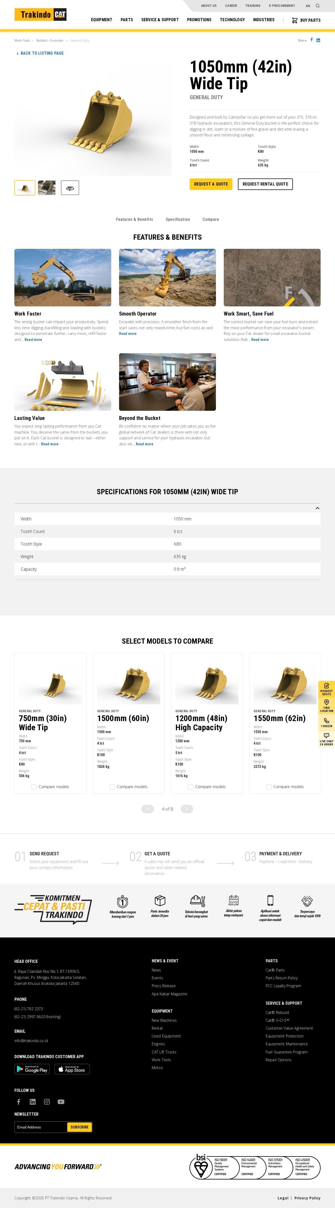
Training (252, 6)
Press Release (164, 986)
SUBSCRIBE (79, 1127)
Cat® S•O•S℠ (277, 1020)
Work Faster (27, 314)
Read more (33, 340)
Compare (211, 219)
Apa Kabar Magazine (169, 994)
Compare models (54, 786)
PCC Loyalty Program (283, 986)
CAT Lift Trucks (164, 1052)
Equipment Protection (285, 1036)
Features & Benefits (134, 219)
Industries (264, 20)
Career (231, 6)
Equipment (101, 20)
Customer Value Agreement (289, 1028)
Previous (147, 809)
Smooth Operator (138, 314)
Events (157, 978)
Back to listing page (42, 53)
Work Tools (161, 1060)
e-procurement (282, 6)
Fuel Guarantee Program (287, 1052)
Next (187, 809)
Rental (157, 1028)
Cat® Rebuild (277, 1012)
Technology (232, 20)
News (156, 970)
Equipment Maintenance (287, 1044)
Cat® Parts (275, 970)
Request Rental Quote (265, 184)
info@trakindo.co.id (31, 1040)
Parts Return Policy (282, 978)
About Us (209, 6)
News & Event (165, 960)
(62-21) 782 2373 (28, 1009)
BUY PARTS (310, 20)
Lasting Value (29, 418)
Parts (127, 20)
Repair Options (279, 1060)
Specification (178, 219)
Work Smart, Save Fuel (248, 314)
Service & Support (160, 20)
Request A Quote (211, 184)
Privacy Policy (307, 1198)
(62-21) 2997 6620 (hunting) (37, 1016)
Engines (158, 1044)
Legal (283, 1198)
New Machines (164, 1020)
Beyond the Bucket (139, 418)
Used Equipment (166, 1036)
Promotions (199, 20)
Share (302, 40)
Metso (157, 1067)
